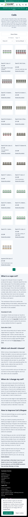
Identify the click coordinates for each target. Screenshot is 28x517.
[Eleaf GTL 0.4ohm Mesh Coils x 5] (7, 191)
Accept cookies (8, 513)
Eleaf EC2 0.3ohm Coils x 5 (21, 92)
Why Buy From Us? (5, 483)
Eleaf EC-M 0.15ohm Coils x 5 (21, 63)
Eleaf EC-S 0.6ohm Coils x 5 (7, 92)
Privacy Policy (4, 489)
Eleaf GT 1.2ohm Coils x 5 (7, 175)
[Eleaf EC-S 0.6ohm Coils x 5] (7, 81)
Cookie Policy (6, 509)
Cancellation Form (5, 478)
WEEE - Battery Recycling (7, 494)
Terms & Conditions (5, 487)
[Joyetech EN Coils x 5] (7, 247)
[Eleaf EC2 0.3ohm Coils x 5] (21, 81)
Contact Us (3, 473)
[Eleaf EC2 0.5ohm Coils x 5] (7, 108)
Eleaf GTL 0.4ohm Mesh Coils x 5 (7, 203)
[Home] (9, 4)
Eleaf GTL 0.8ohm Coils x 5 (21, 203)
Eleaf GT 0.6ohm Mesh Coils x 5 (21, 145)
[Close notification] (26, 8)
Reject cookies (20, 513)
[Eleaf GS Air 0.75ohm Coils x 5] (21, 108)
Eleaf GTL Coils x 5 (20, 229)
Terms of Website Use (6, 491)
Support (3, 479)
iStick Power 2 (17, 340)
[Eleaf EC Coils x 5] (7, 52)
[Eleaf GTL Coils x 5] (21, 218)
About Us (3, 481)
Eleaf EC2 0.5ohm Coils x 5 (7, 119)
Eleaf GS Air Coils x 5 (6, 145)
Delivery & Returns (5, 475)
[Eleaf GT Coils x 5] (21, 163)
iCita (2, 342)
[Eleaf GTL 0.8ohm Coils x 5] (21, 191)
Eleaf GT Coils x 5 (20, 175)
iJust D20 (15, 319)
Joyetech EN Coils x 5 (6, 258)
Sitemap (3, 495)
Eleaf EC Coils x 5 (5, 63)
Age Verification (4, 476)
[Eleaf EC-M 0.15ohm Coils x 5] (21, 52)
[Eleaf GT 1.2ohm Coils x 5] (7, 163)
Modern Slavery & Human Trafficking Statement (12, 492)
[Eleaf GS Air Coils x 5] (7, 134)
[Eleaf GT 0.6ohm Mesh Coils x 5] (21, 134)
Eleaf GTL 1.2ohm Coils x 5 (7, 229)
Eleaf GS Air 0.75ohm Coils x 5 (21, 119)
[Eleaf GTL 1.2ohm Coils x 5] (7, 218)
